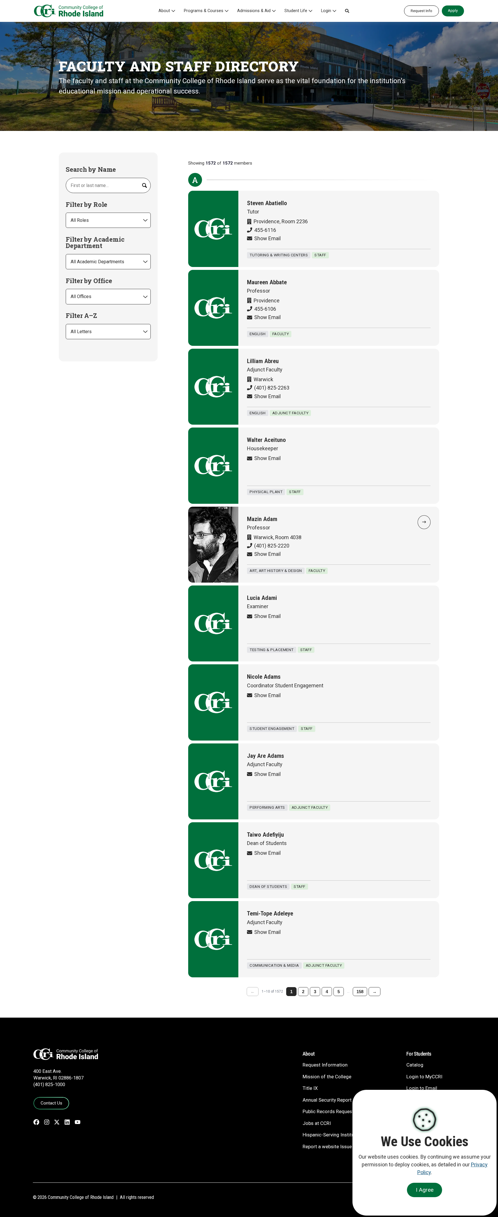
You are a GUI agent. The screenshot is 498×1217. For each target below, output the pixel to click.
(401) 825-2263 (271, 388)
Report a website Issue (327, 1146)
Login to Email (421, 1088)
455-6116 (265, 230)
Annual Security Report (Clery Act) (339, 1100)
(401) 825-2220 (271, 546)
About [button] (164, 10)
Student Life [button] (295, 10)
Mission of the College (327, 1076)
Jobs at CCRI (317, 1123)
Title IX (310, 1088)
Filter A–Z (81, 315)
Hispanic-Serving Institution (333, 1135)
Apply (453, 10)
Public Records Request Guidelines (340, 1111)
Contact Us (51, 1103)
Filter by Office (89, 281)
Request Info (421, 10)
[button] (347, 11)
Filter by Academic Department (95, 242)
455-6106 (265, 309)
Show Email (267, 238)
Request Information (325, 1065)
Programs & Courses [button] (203, 10)
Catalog (414, 1065)
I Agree (424, 1190)
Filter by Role (86, 204)
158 (359, 991)
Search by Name (91, 169)
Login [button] (326, 10)
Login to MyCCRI (424, 1076)
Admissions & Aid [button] (254, 10)
